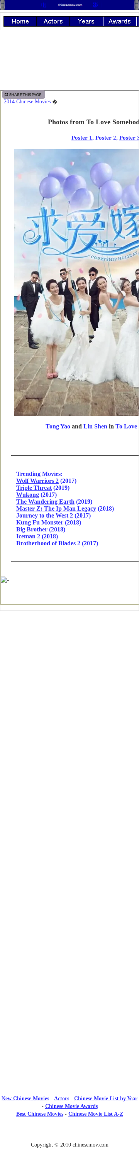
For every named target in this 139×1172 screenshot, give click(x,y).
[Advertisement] (69, 680)
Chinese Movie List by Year (105, 1098)
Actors (61, 1098)
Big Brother (31, 529)
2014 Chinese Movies (27, 102)
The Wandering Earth (45, 501)
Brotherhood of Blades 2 (48, 543)
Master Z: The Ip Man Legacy (56, 508)
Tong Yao (58, 426)
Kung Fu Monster (39, 522)
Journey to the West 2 (44, 515)
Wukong (27, 494)
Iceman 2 (28, 536)
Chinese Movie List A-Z (95, 1114)
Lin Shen (95, 426)
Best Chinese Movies (39, 1114)
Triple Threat (34, 487)
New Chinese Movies (25, 1098)
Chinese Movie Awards (71, 1106)
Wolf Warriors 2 (37, 480)
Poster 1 (81, 137)
